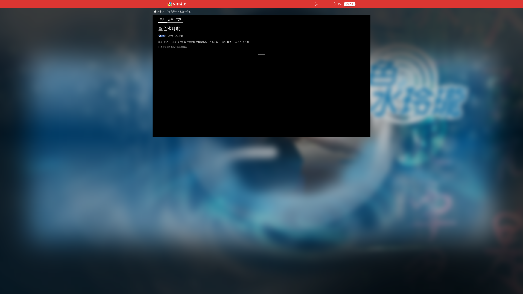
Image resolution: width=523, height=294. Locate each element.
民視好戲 (213, 41)
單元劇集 (191, 41)
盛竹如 (246, 41)
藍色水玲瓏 (185, 11)
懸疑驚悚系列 (202, 41)
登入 (340, 4)
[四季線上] (177, 4)
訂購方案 (349, 4)
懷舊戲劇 (172, 11)
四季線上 (161, 11)
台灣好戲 (182, 41)
